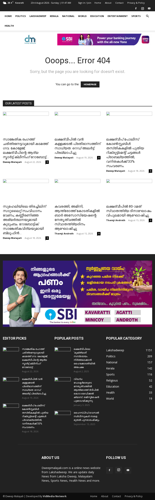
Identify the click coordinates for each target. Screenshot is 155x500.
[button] (147, 16)
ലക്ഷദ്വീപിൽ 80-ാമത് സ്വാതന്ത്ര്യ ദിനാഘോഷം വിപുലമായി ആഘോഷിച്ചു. (128, 210)
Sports (136, 16)
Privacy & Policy (136, 2)
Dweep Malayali (12, 161)
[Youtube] (149, 8)
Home (97, 2)
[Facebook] (136, 8)
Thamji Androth (64, 233)
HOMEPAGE (90, 84)
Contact (119, 2)
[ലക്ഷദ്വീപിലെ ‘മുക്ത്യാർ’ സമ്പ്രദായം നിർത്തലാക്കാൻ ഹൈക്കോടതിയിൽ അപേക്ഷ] (62, 353)
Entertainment (118, 16)
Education (97, 16)
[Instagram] (142, 8)
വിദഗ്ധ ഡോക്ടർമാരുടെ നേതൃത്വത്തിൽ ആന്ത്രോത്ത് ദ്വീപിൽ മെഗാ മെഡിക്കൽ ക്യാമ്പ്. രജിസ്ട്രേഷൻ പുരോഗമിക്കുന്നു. (86, 390)
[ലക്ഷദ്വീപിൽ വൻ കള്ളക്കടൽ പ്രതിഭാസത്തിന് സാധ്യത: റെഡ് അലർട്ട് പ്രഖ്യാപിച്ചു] (77, 123)
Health (9, 25)
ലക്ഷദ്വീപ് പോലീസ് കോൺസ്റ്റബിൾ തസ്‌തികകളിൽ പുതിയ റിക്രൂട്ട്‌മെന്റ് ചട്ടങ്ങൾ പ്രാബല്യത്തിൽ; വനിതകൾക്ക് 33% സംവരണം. (125, 152)
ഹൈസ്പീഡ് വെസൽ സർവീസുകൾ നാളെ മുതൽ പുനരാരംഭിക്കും (86, 416)
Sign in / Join (84, 2)
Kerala (54, 16)
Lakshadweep (37, 16)
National (68, 16)
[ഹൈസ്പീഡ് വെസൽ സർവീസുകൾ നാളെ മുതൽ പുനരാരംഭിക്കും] (62, 416)
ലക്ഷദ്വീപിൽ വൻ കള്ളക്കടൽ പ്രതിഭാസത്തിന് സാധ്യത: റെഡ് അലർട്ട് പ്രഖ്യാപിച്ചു (34, 386)
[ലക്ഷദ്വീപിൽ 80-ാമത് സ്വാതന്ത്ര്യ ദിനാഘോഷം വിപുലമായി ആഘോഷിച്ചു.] (129, 190)
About (108, 2)
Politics (20, 16)
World (82, 16)
